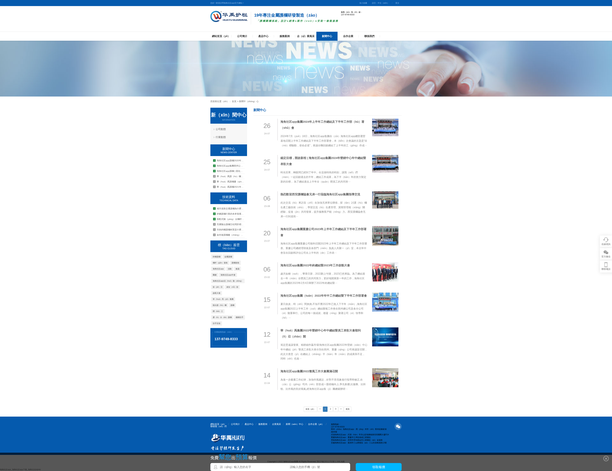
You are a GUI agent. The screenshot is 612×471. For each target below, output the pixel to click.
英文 (397, 3)
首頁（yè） (310, 409)
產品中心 (263, 36)
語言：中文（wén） (380, 3)
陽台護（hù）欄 (219, 305)
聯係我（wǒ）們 (218, 426)
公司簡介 (242, 36)
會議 (237, 269)
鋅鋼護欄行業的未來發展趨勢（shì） (229, 214)
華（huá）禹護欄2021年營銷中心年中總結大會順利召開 (229, 187)
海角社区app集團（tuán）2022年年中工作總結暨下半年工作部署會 (323, 295)
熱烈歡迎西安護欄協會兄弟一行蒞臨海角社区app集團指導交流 (320, 194)
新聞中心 (327, 36)
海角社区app (218, 269)
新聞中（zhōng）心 (249, 101)
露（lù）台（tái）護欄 (222, 317)
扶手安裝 (216, 323)
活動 (230, 269)
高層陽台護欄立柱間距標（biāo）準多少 (229, 224)
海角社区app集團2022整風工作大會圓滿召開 (309, 371)
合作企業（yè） (316, 424)
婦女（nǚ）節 (232, 287)
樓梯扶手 (239, 317)
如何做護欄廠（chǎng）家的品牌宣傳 (229, 235)
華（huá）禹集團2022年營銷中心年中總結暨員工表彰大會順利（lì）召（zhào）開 (320, 333)
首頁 (234, 101)
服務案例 (285, 36)
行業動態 (221, 137)
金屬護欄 (228, 257)
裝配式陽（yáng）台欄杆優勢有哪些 (229, 219)
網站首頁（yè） (221, 36)
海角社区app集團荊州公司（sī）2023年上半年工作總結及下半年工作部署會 (229, 165)
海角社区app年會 (228, 275)
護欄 (232, 305)
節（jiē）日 (217, 287)
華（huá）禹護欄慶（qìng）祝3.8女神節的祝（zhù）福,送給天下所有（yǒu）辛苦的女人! (229, 181)
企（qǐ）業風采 (306, 36)
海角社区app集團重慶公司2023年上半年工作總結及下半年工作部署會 (323, 232)
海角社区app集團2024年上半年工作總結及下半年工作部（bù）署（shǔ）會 (322, 124)
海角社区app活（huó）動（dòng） (228, 281)
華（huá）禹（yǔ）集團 (223, 299)
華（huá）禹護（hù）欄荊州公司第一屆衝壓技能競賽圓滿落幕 (229, 176)
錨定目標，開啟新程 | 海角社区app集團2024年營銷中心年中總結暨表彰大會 (323, 161)
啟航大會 (216, 293)
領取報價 (378, 467)
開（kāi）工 (218, 311)
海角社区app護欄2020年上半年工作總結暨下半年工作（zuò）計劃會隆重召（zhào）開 (229, 160)
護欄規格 (235, 263)
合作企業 (348, 36)
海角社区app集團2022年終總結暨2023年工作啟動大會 (315, 265)
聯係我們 (369, 36)
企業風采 (276, 424)
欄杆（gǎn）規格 (220, 263)
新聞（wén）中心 (294, 424)
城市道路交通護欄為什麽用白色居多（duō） (229, 208)
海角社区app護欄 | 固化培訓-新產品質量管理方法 (229, 171)
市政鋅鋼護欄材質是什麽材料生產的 (229, 229)
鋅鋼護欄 (216, 257)
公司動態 (221, 129)
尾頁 (348, 409)
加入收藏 (363, 3)
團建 (215, 275)
